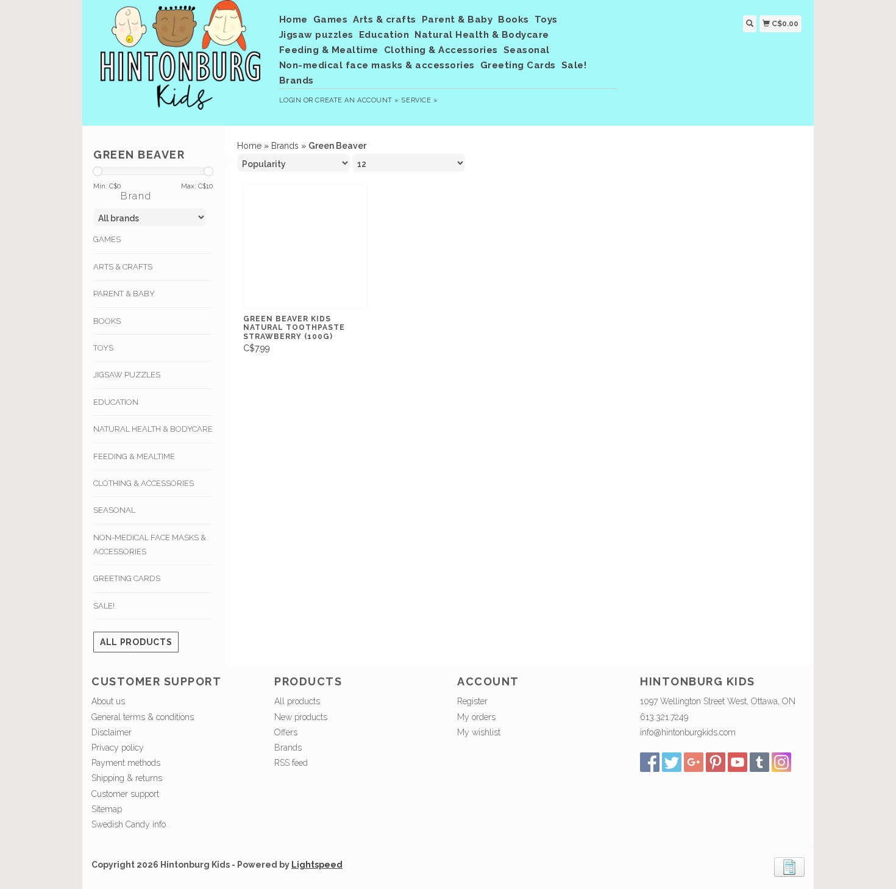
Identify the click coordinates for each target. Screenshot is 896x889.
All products (136, 642)
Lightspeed (317, 864)
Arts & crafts (384, 19)
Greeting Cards (518, 65)
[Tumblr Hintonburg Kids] (759, 762)
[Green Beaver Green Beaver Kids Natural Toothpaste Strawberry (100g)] (305, 246)
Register (472, 701)
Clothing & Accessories (441, 50)
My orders (476, 717)
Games (330, 19)
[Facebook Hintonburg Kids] (650, 762)
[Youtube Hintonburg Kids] (737, 762)
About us (108, 701)
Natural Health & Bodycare (481, 34)
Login (290, 100)
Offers (285, 732)
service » (419, 100)
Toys (546, 19)
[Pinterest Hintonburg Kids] (715, 762)
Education (384, 34)
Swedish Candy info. (129, 824)
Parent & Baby (457, 19)
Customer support (125, 794)
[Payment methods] (789, 866)
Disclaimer (111, 732)
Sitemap (106, 809)
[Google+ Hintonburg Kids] (693, 762)
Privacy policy (117, 747)
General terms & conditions (142, 717)
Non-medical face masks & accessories (377, 65)
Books (513, 19)
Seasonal (526, 50)
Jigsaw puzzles (316, 34)
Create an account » (357, 100)
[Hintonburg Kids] (181, 61)
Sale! (574, 65)
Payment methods (125, 763)
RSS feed (291, 763)
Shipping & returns (126, 778)
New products (300, 717)
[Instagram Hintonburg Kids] (781, 762)
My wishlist (478, 732)
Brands (296, 80)
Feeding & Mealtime (329, 50)
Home (293, 19)
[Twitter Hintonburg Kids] (671, 762)
